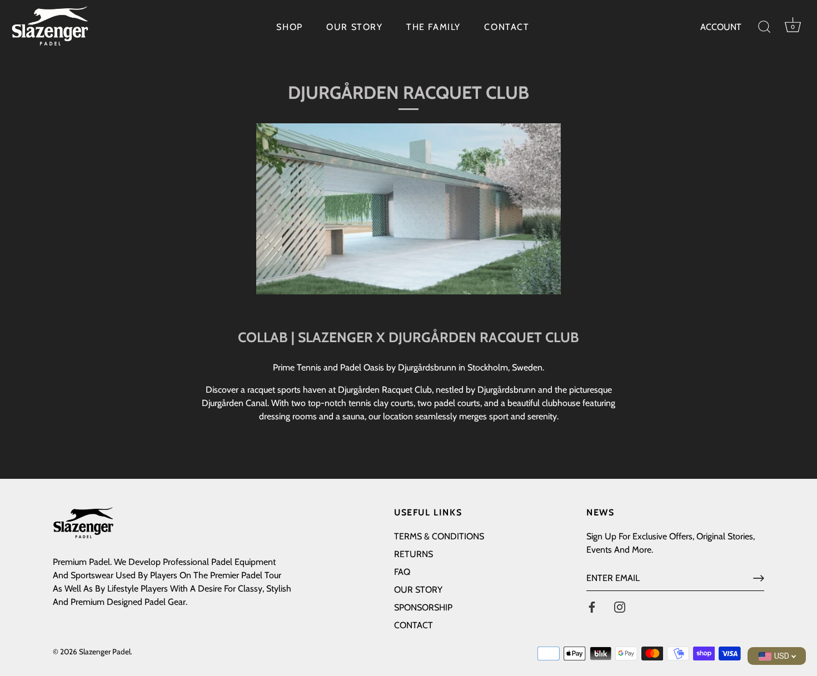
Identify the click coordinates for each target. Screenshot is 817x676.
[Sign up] (758, 578)
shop (289, 27)
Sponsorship (423, 607)
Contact (413, 625)
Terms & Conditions (439, 536)
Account (720, 27)
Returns (413, 554)
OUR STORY (354, 27)
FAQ (402, 572)
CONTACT (506, 27)
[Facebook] (591, 606)
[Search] (764, 27)
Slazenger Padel (105, 651)
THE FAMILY (433, 27)
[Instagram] (619, 606)
